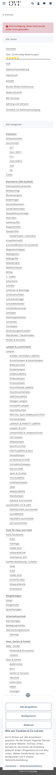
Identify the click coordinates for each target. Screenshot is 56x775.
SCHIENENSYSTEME (20, 459)
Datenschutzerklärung (31, 765)
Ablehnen (28, 725)
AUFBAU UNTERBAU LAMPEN (25, 355)
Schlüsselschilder (15, 294)
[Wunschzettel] (44, 3)
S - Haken (11, 276)
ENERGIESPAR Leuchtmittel (24, 509)
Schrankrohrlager (15, 299)
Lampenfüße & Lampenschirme (26, 432)
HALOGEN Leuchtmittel (22, 518)
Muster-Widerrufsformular (20, 86)
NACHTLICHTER (18, 446)
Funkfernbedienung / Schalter (21, 561)
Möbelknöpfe (13, 262)
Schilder (10, 285)
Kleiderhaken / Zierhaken (23, 235)
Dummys (14, 634)
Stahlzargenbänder (16, 317)
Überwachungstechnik (17, 629)
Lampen (10, 351)
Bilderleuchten (17, 364)
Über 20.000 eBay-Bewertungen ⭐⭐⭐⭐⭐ (22, 56)
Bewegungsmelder (15, 625)
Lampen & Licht (18, 428)
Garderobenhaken (15, 208)
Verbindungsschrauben (18, 330)
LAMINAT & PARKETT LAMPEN (25, 423)
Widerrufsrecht (14, 92)
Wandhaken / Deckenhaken (20, 335)
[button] (33, 3)
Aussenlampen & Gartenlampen (26, 360)
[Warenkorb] (50, 3)
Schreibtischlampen (20, 464)
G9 (11, 170)
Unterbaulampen (19, 482)
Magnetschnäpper (15, 249)
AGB (8, 63)
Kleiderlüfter (12, 231)
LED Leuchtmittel (18, 522)
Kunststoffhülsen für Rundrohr (22, 244)
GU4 (12, 165)
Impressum (10, 765)
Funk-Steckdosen (14, 534)
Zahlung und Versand (17, 103)
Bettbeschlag (12, 190)
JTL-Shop (33, 771)
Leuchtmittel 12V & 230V (18, 504)
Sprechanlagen (14, 609)
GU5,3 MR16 (16, 161)
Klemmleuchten (18, 410)
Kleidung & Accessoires (22, 650)
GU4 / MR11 (16, 152)
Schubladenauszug (16, 308)
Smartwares (16, 588)
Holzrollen (11, 217)
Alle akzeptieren (28, 707)
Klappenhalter (13, 226)
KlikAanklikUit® (18, 552)
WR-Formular (13, 98)
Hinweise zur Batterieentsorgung (23, 109)
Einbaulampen (17, 378)
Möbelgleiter (12, 253)
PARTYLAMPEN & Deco (21, 450)
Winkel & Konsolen (15, 339)
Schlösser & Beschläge (17, 290)
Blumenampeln (14, 195)
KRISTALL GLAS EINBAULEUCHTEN (27, 414)
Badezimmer (16, 664)
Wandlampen (17, 495)
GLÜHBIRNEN (16, 513)
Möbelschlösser (14, 267)
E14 (11, 156)
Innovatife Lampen (19, 405)
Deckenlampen (17, 369)
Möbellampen (17, 441)
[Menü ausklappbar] (4, 2)
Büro (12, 668)
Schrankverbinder (15, 303)
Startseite (11, 48)
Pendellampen (17, 455)
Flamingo (14, 543)
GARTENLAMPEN (18, 396)
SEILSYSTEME (16, 468)
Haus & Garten (13, 659)
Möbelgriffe (12, 258)
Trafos (9, 174)
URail (12, 486)
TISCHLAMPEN (17, 477)
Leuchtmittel (12, 142)
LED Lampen (16, 437)
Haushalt (14, 677)
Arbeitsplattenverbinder (18, 186)
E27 (11, 147)
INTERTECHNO (17, 579)
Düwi (12, 566)
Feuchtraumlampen (20, 391)
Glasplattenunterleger (17, 213)
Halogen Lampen (18, 400)
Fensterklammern (15, 204)
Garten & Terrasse (19, 673)
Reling (9, 271)
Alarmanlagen (13, 620)
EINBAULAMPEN (18, 373)
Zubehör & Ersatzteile (21, 500)
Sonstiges (11, 312)
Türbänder (11, 321)
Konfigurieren (28, 716)
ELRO (12, 539)
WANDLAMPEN (17, 491)
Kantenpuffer (13, 222)
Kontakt (10, 80)
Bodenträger (12, 199)
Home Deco (15, 682)
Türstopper (12, 326)
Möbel (13, 686)
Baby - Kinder (13, 645)
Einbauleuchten (14, 138)
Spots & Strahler (18, 473)
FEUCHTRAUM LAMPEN (21, 387)
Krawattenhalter (14, 240)
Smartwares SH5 (18, 557)
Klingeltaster (12, 604)
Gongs (9, 600)
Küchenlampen (18, 419)
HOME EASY (16, 548)
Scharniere (11, 281)
